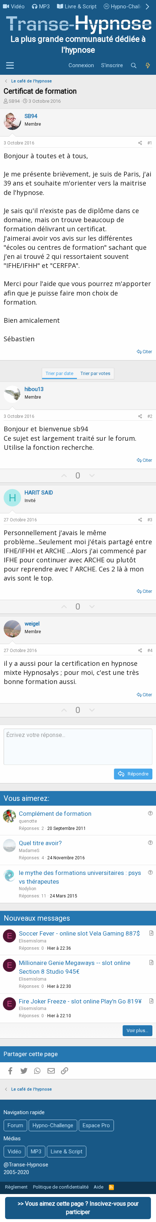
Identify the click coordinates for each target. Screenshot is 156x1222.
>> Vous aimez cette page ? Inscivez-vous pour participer (78, 1207)
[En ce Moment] (148, 66)
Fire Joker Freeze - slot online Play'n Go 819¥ (80, 1001)
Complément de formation (55, 813)
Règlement (16, 1187)
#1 (149, 143)
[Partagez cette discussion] (140, 143)
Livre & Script (81, 6)
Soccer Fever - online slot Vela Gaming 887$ (79, 933)
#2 (149, 416)
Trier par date (59, 373)
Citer (147, 351)
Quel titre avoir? (40, 843)
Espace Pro (96, 1125)
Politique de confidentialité (61, 1187)
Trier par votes (95, 373)
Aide (98, 1187)
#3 (149, 519)
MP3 (44, 6)
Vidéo (18, 6)
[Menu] (10, 66)
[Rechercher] (134, 66)
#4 (149, 650)
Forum (15, 1125)
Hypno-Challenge (131, 6)
